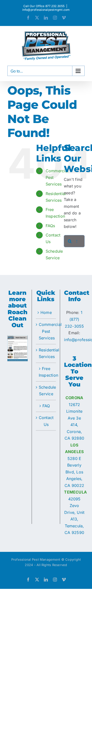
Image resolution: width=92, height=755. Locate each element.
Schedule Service (46, 390)
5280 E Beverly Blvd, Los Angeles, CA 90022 (74, 472)
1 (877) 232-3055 (74, 319)
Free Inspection (46, 372)
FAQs (50, 225)
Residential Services (46, 353)
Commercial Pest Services (46, 331)
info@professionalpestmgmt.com (46, 10)
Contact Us (46, 421)
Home (46, 312)
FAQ (46, 405)
